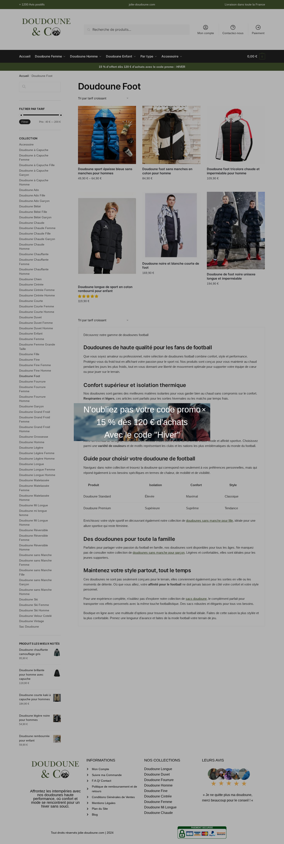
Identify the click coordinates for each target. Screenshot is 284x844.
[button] (204, 409)
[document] (142, 422)
